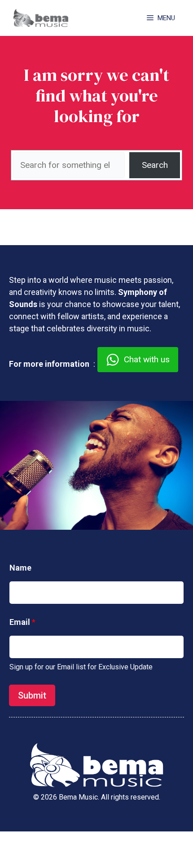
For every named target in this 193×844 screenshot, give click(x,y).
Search (155, 165)
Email (22, 622)
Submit (32, 695)
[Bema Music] (40, 17)
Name (20, 567)
